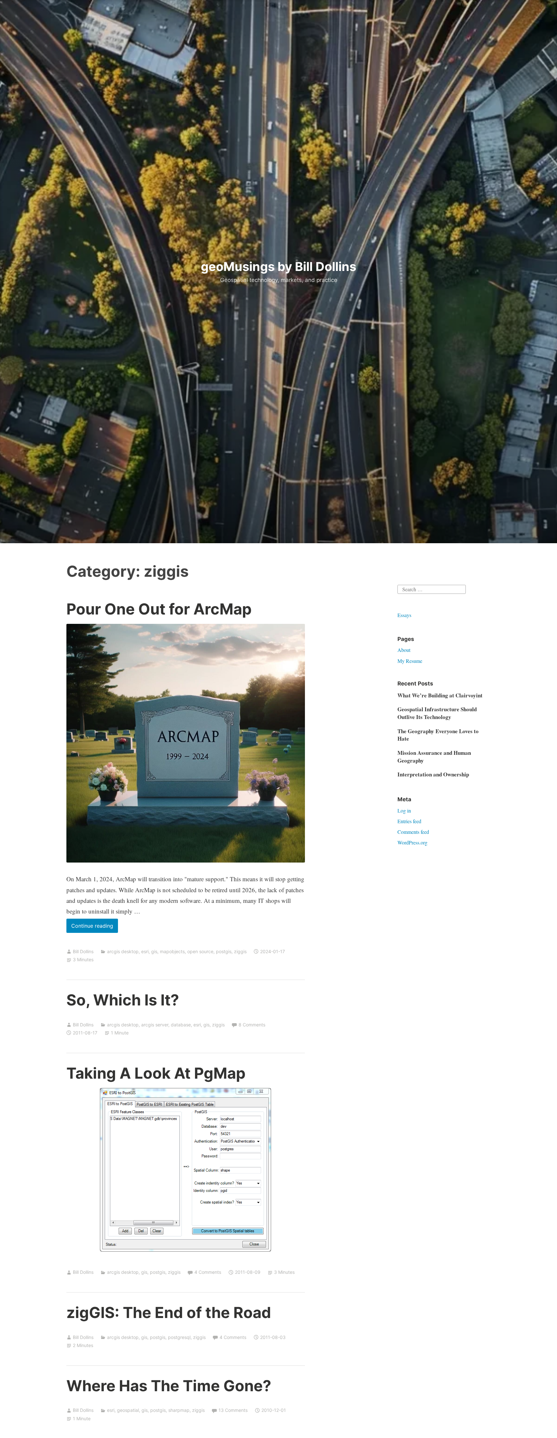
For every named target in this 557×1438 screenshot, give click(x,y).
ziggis (240, 951)
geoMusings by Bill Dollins (278, 266)
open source (200, 951)
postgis (223, 951)
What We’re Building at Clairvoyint (440, 695)
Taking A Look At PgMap (156, 1073)
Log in (404, 810)
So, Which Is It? (122, 1000)
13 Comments (233, 1410)
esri (145, 951)
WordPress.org (412, 842)
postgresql (179, 1337)
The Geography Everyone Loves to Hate (438, 735)
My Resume (409, 660)
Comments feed (413, 831)
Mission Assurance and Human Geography (434, 756)
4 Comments (207, 1272)
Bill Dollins (83, 951)
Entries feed (409, 821)
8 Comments (252, 1024)
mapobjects (172, 951)
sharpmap (179, 1410)
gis (154, 951)
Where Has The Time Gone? (168, 1385)
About (403, 649)
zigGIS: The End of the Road (168, 1312)
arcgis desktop (123, 951)
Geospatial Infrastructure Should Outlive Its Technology (437, 713)
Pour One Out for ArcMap (159, 609)
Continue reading (94, 927)
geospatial (128, 1410)
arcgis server (154, 1024)
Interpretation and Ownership (433, 774)
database (181, 1024)
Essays (404, 615)
